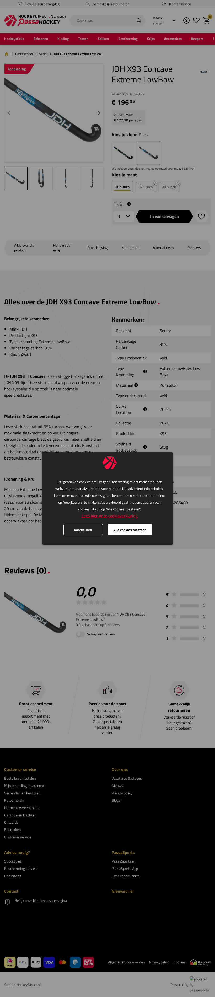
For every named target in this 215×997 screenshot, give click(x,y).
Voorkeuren (83, 529)
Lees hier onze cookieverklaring (110, 516)
